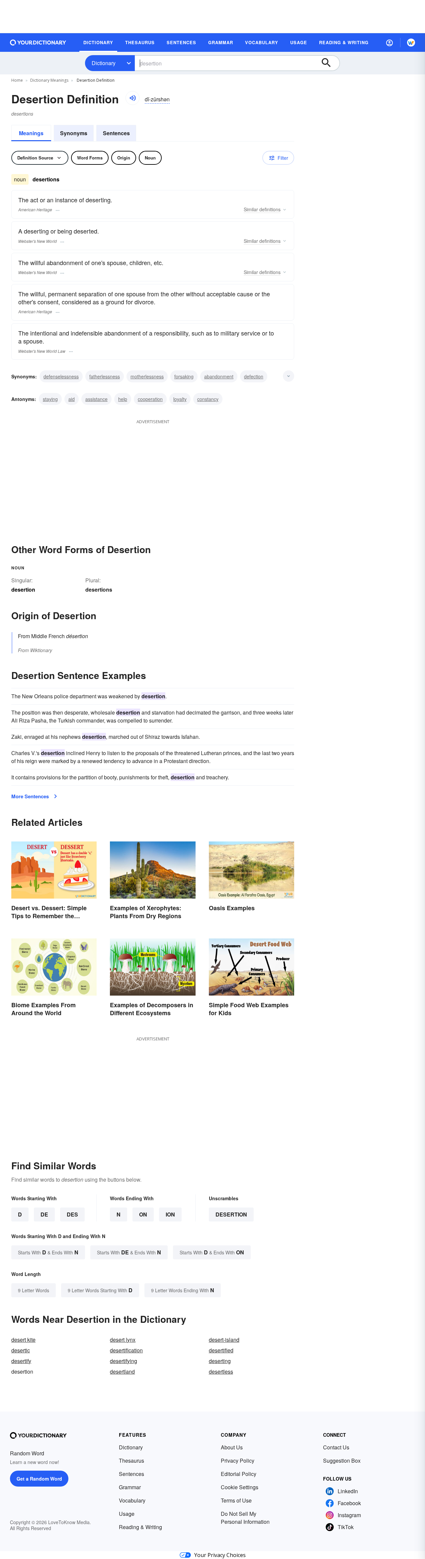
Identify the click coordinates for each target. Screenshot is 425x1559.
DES (72, 1214)
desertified (221, 1350)
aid (71, 399)
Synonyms (73, 133)
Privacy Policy (237, 1460)
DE (44, 1214)
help (122, 399)
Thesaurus (131, 1460)
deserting (220, 1361)
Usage (126, 1513)
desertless (221, 1371)
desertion (231, 1214)
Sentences (116, 133)
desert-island (224, 1339)
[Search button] (329, 63)
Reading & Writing (140, 1527)
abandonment (218, 376)
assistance (96, 399)
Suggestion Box (342, 1460)
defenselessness (61, 376)
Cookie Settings (239, 1487)
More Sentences (30, 796)
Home (17, 80)
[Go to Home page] (38, 43)
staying (50, 399)
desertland (122, 1371)
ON (143, 1214)
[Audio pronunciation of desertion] (132, 98)
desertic (20, 1350)
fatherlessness (104, 376)
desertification (126, 1350)
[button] (389, 42)
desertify (21, 1361)
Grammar (130, 1487)
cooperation (150, 399)
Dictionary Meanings (49, 80)
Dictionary (104, 63)
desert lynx (122, 1339)
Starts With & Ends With (48, 1252)
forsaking (184, 376)
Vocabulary (132, 1500)
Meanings (31, 133)
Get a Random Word (39, 1478)
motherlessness (147, 376)
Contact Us (336, 1447)
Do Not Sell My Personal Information (245, 1517)
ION (170, 1214)
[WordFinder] (411, 42)
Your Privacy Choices (220, 1555)
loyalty (180, 399)
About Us (232, 1447)
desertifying (123, 1361)
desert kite (23, 1339)
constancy (207, 399)
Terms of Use (236, 1500)
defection (253, 376)
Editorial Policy (238, 1474)
